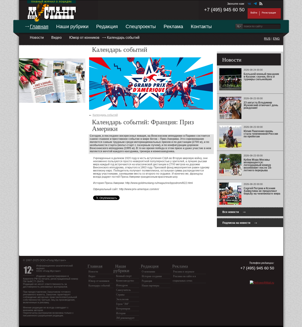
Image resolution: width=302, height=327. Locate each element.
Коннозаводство (125, 280)
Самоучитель (123, 290)
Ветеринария (123, 308)
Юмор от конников (84, 37)
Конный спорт (124, 276)
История (121, 313)
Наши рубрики (72, 26)
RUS (267, 38)
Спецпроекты (141, 26)
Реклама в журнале (183, 271)
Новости (37, 37)
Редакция (107, 26)
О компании (148, 271)
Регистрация (269, 12)
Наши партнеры (150, 285)
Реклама (173, 26)
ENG (276, 38)
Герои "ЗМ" (122, 304)
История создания (152, 276)
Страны (120, 294)
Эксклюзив (122, 299)
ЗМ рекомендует (125, 317)
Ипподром (122, 285)
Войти (253, 12)
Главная (39, 26)
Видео (56, 37)
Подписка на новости (240, 222)
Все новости (234, 211)
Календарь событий (123, 37)
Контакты (201, 26)
